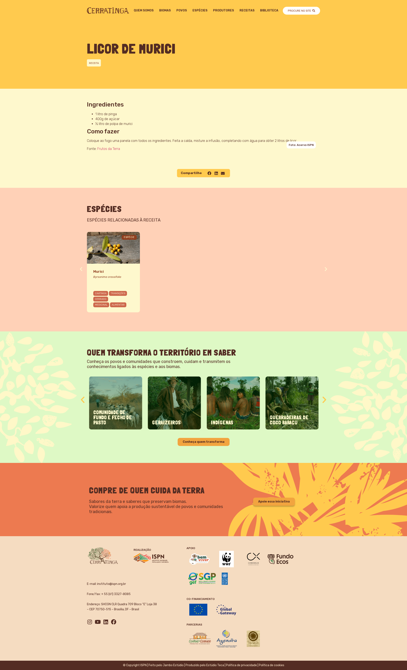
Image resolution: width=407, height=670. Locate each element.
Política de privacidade (241, 665)
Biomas (165, 10)
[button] (209, 173)
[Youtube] (97, 621)
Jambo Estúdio (173, 665)
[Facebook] (113, 621)
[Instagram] (89, 621)
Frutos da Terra (108, 149)
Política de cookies (271, 665)
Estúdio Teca (215, 665)
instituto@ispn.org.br (111, 584)
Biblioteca (269, 10)
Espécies (200, 10)
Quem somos (144, 10)
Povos (181, 10)
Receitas (247, 10)
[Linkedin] (105, 621)
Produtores (223, 10)
